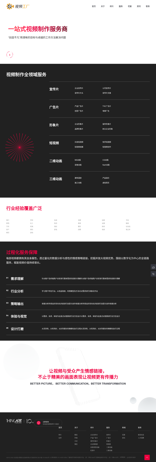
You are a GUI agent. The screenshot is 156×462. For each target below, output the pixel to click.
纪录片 (92, 450)
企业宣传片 (94, 435)
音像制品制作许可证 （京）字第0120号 (107, 457)
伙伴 (60, 438)
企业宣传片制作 (131, 457)
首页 (94, 6)
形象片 (108, 441)
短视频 (108, 444)
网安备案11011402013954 (59, 457)
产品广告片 (94, 438)
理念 (75, 444)
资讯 (139, 6)
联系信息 (141, 435)
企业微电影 (94, 444)
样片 (112, 6)
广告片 (108, 438)
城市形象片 (94, 441)
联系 (148, 6)
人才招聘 (141, 438)
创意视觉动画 (94, 447)
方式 (75, 441)
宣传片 (108, 435)
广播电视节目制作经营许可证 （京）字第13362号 (81, 457)
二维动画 (109, 447)
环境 (75, 438)
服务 (121, 6)
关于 (103, 6)
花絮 (130, 6)
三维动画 (109, 450)
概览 (75, 435)
